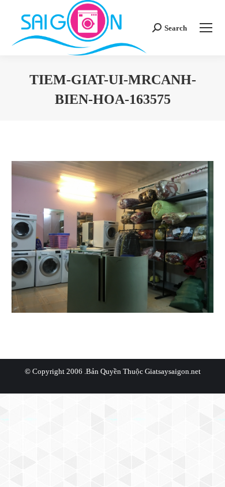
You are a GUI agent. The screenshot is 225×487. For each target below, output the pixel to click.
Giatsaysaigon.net (173, 371)
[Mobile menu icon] (205, 27)
